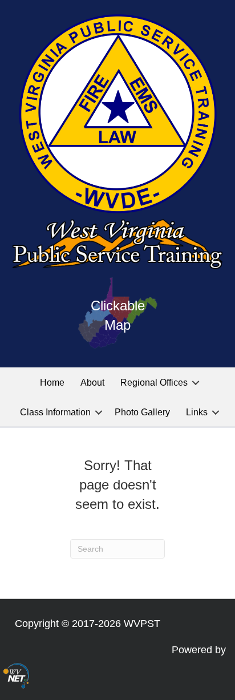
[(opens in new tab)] (16, 675)
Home (52, 382)
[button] (196, 382)
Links (197, 412)
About (92, 382)
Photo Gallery (142, 412)
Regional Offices (154, 382)
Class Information (55, 412)
